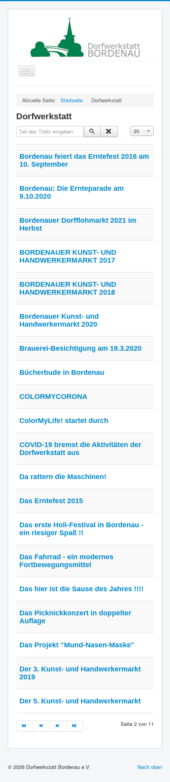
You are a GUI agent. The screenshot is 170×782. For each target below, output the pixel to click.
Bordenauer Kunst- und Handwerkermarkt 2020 (59, 320)
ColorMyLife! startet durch (63, 421)
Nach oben (150, 767)
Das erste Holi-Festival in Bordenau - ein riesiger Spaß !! (81, 529)
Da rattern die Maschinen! (62, 477)
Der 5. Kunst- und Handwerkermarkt (80, 701)
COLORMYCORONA (53, 396)
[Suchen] (92, 131)
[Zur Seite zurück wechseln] (41, 725)
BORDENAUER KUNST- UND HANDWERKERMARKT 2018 (67, 288)
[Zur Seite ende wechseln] (75, 725)
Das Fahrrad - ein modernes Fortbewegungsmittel (66, 561)
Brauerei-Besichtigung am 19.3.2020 (80, 348)
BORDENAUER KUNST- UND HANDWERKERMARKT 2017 (67, 256)
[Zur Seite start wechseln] (24, 725)
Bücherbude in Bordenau (61, 372)
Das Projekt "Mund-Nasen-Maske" (76, 645)
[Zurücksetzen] (108, 131)
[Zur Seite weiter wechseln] (58, 725)
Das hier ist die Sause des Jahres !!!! (81, 589)
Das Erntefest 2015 (51, 501)
